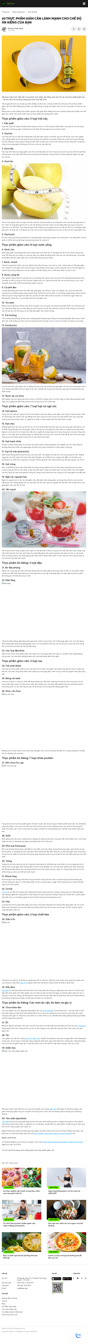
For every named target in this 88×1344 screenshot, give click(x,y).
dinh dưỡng (25, 1150)
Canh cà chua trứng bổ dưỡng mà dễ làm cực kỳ (64, 1256)
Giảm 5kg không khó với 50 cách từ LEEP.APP (64, 1192)
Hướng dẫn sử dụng (9, 1298)
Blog (3, 1304)
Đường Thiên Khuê (15, 28)
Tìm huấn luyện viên (9, 1309)
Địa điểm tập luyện (9, 1306)
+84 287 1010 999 (24, 1285)
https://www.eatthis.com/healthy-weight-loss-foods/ (62, 1142)
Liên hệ (4, 1301)
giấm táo (52, 1109)
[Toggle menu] (84, 3)
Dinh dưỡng (32, 12)
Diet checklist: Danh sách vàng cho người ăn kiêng (53, 1133)
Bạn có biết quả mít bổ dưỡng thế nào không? (20, 1256)
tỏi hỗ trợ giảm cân (32, 1038)
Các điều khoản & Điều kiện (12, 1312)
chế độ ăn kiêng (14, 1150)
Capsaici (81, 1026)
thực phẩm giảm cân (46, 1150)
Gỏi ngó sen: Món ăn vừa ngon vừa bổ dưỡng (65, 1224)
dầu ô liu (23, 983)
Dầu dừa (5, 990)
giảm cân (33, 1150)
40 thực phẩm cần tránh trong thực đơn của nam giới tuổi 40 (21, 1192)
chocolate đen (48, 1010)
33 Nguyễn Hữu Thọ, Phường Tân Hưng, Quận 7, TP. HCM (32, 1279)
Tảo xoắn (5, 1121)
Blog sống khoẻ (19, 12)
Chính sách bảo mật (9, 1315)
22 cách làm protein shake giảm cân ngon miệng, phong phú (19, 1224)
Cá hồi (4, 892)
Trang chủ (5, 12)
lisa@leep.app (22, 1288)
